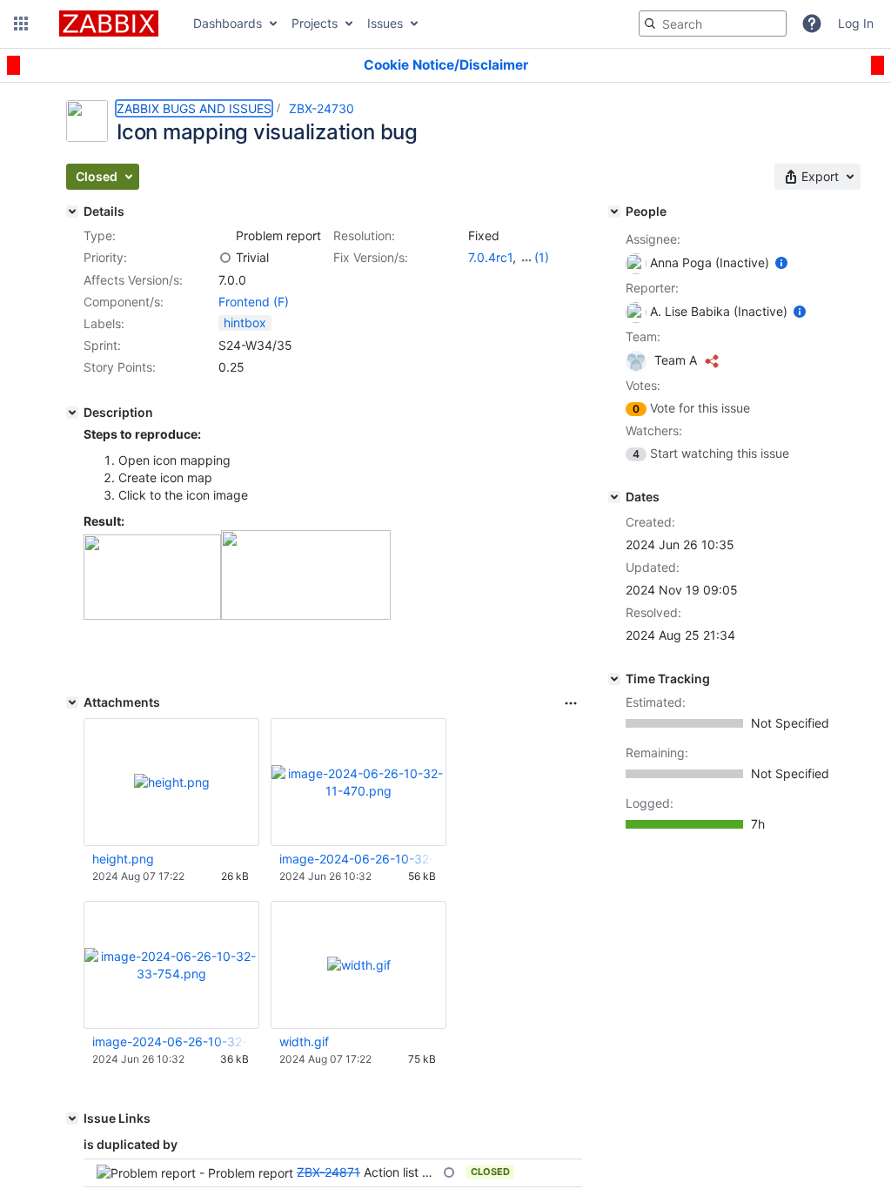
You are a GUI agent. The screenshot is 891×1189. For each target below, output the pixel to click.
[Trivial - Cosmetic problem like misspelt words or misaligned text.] (225, 258)
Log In (856, 23)
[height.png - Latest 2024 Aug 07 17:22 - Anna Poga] (172, 782)
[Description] (72, 412)
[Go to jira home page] (108, 23)
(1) (541, 257)
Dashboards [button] (227, 23)
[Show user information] (781, 262)
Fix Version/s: (370, 257)
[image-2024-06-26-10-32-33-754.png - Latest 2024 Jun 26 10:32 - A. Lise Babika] (171, 965)
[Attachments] (72, 702)
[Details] (72, 211)
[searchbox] (713, 23)
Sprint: (102, 345)
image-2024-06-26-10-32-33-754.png (170, 1041)
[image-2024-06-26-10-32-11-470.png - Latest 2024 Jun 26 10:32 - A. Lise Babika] (358, 782)
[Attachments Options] (570, 703)
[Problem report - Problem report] (225, 236)
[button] (21, 23)
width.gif (304, 1041)
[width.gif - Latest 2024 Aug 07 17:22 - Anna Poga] (359, 965)
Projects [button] (314, 23)
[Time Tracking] (614, 679)
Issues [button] (385, 23)
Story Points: (120, 366)
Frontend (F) (253, 301)
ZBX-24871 (328, 1172)
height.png (123, 858)
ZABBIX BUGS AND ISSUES (194, 108)
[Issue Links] (72, 1118)
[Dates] (614, 497)
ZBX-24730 (321, 108)
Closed (490, 1171)
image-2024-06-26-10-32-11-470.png (357, 858)
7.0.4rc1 (490, 257)
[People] (614, 211)
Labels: (104, 323)
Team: (643, 336)
